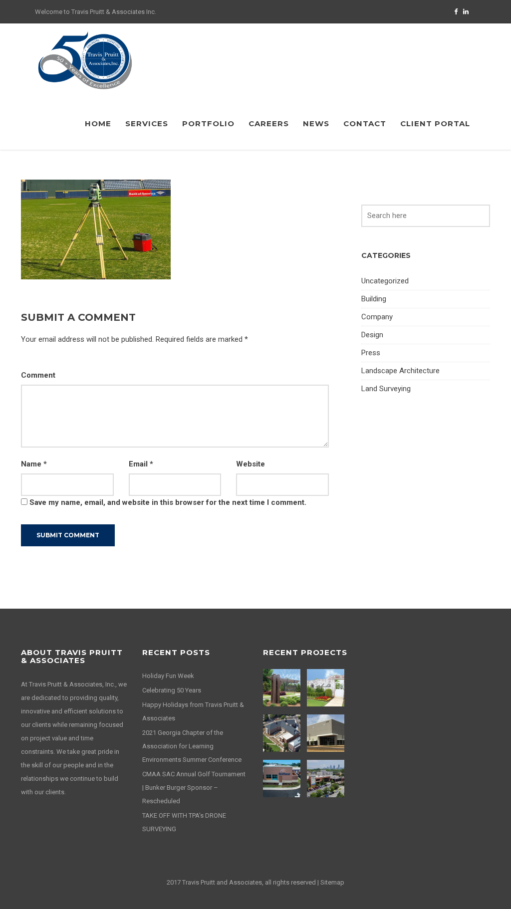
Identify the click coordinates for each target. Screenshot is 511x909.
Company (377, 316)
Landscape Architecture (400, 370)
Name (34, 463)
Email (141, 463)
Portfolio (208, 123)
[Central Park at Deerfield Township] (283, 687)
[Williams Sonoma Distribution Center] (327, 733)
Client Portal (435, 123)
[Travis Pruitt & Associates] (85, 59)
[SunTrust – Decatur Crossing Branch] (283, 778)
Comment (38, 375)
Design (372, 334)
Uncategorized (385, 280)
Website (250, 463)
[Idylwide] (327, 687)
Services (146, 123)
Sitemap (332, 882)
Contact (364, 123)
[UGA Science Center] (283, 733)
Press (370, 352)
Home (98, 123)
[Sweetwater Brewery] (327, 778)
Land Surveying (386, 388)
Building (373, 298)
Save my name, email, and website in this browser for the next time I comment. (167, 502)
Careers (269, 123)
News (316, 123)
